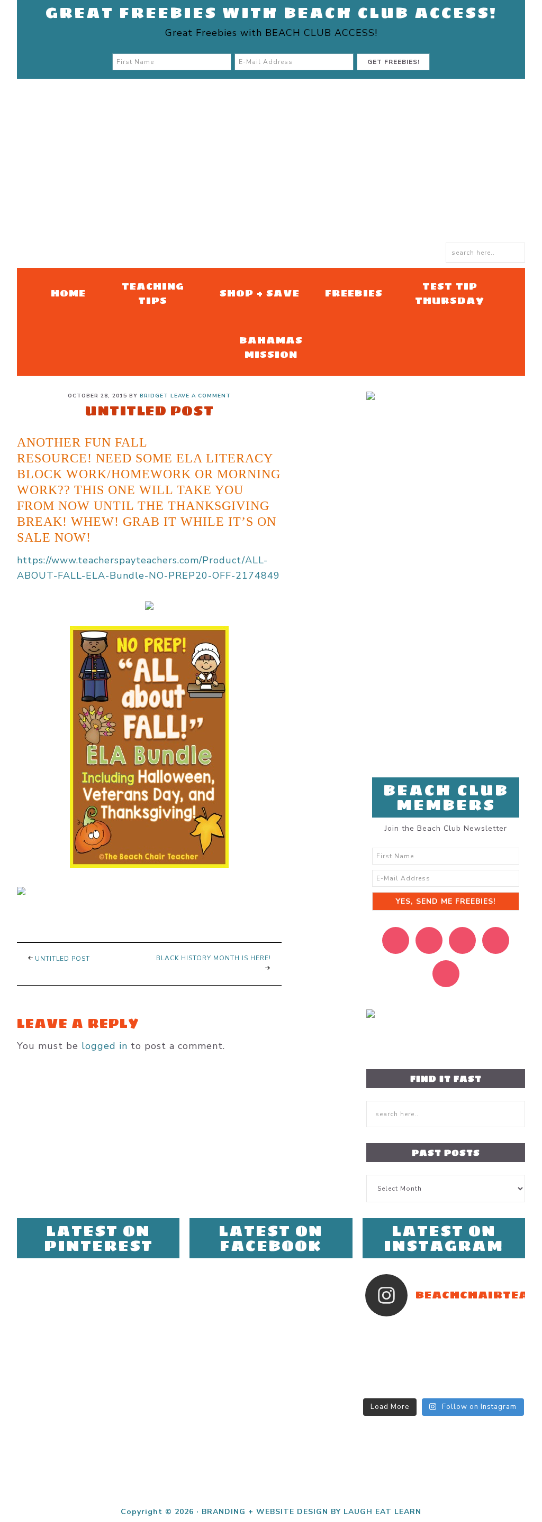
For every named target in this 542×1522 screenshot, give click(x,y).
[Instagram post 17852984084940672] (385, 1358)
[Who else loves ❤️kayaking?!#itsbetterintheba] (503, 1345)
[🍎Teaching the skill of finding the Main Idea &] (463, 1345)
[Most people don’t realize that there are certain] (424, 1358)
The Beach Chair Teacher (271, 166)
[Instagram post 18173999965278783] (463, 1386)
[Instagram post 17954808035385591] (463, 1358)
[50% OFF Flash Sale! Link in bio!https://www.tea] (503, 1331)
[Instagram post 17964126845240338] (503, 1372)
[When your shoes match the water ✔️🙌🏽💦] (503, 1358)
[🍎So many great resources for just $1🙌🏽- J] (385, 1372)
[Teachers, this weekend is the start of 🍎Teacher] (424, 1345)
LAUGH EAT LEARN (382, 1512)
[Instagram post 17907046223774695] (424, 1331)
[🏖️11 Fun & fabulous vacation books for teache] (463, 1331)
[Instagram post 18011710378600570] (503, 1386)
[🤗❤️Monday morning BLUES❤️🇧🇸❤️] (385, 1331)
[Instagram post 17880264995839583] (463, 1372)
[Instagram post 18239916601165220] (424, 1372)
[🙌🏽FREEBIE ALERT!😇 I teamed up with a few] (424, 1386)
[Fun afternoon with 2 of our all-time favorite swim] (385, 1345)
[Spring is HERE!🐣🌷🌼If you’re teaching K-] (385, 1386)
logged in (105, 1046)
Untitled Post (62, 958)
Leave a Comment (200, 396)
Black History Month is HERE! (213, 958)
